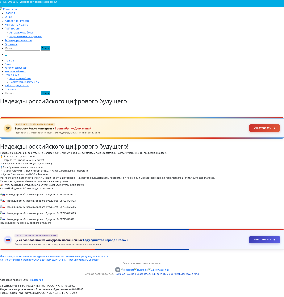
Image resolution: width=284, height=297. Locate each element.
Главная (10, 13)
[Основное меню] (6, 55)
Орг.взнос (11, 44)
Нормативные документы (25, 36)
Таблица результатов (18, 40)
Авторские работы (21, 32)
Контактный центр (16, 24)
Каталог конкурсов (17, 21)
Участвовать (264, 128)
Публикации (12, 28)
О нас (8, 17)
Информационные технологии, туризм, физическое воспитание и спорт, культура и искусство (54, 256)
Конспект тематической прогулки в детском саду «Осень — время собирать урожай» (49, 259)
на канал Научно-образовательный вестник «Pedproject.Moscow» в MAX (157, 274)
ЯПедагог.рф (36, 279)
